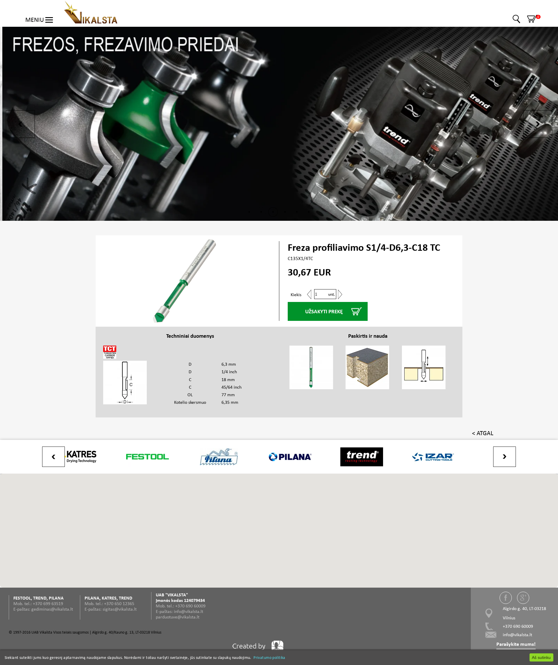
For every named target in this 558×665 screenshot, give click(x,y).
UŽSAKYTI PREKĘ (324, 311)
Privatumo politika (269, 657)
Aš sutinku (541, 657)
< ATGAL (482, 433)
